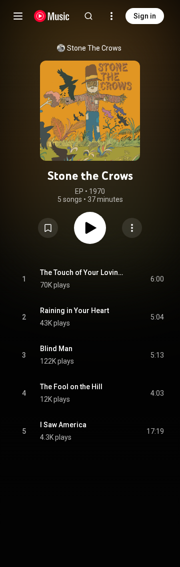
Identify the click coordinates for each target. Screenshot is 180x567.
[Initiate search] (88, 16)
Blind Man (56, 349)
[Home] (52, 16)
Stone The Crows (94, 48)
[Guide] (18, 16)
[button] (48, 228)
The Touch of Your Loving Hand (84, 272)
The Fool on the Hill (71, 387)
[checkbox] (157, 279)
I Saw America (63, 425)
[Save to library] (48, 228)
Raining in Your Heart (74, 311)
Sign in (145, 16)
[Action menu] (132, 228)
